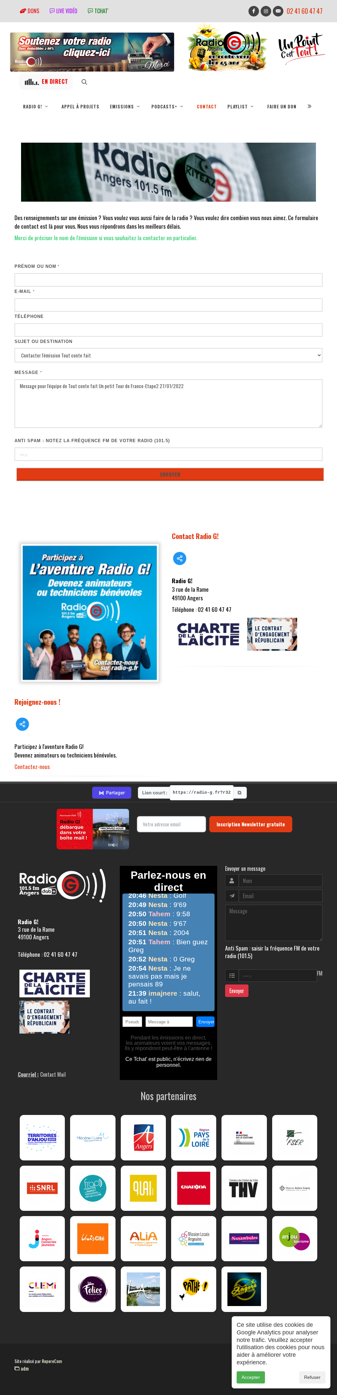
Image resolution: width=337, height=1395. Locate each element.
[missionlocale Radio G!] (193, 1238)
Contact (207, 106)
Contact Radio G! (195, 536)
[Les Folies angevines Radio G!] (92, 1289)
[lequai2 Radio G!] (143, 1188)
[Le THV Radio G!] (244, 1188)
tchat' (100, 11)
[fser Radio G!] (294, 1137)
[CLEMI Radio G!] (42, 1289)
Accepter (251, 1377)
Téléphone (29, 316)
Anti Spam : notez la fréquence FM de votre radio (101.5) (92, 440)
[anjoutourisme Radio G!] (294, 1238)
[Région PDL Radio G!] (193, 1137)
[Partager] (22, 724)
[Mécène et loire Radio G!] (92, 1137)
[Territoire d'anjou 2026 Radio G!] (42, 1137)
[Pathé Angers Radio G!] (193, 1289)
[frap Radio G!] (92, 1188)
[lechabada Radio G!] (193, 1188)
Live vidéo (66, 11)
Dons (32, 11)
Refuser (312, 1377)
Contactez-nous (32, 766)
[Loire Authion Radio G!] (143, 1289)
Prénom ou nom (37, 266)
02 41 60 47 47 (305, 11)
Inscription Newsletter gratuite (251, 824)
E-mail (24, 291)
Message (28, 372)
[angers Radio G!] (143, 1137)
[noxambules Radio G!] (244, 1238)
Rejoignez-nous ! (37, 702)
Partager (112, 792)
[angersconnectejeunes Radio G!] (42, 1238)
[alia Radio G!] (143, 1238)
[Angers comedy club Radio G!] (244, 1289)
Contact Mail (53, 1074)
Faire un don (282, 106)
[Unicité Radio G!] (92, 1238)
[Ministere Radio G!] (244, 1137)
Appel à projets (80, 106)
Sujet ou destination (43, 341)
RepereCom (52, 1360)
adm (24, 1368)
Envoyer (236, 991)
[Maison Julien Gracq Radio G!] (294, 1188)
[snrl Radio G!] (42, 1188)
